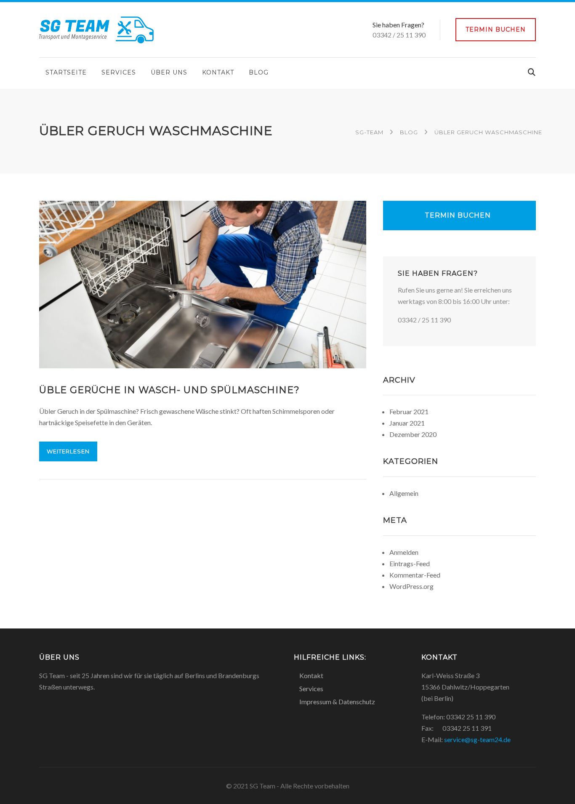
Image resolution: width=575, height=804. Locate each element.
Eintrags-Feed (409, 563)
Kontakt (218, 72)
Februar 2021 (409, 411)
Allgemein (403, 493)
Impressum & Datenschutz (337, 701)
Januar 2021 (407, 423)
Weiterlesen (68, 451)
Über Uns (169, 72)
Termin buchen (496, 29)
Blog (259, 72)
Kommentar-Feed (414, 575)
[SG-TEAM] (96, 29)
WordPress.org (411, 586)
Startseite (66, 72)
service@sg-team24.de (477, 739)
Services (118, 72)
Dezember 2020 (413, 434)
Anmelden (403, 552)
